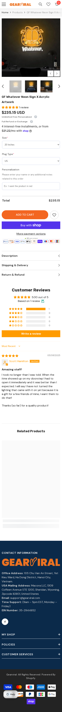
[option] (31, 47)
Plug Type (8, 154)
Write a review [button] (31, 333)
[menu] (4, 4)
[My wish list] (48, 4)
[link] (54, 215)
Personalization (10, 169)
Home (5, 12)
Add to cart (25, 214)
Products (17, 12)
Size (5, 137)
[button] (51, 73)
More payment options (31, 234)
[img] (10, 356)
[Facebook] (5, 621)
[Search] (40, 4)
